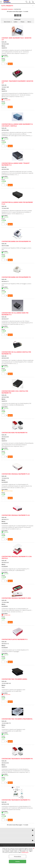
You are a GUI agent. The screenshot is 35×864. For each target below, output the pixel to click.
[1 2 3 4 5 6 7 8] (5, 581)
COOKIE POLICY (25, 852)
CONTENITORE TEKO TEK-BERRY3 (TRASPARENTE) (17, 719)
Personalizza (17, 856)
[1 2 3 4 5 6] (5, 374)
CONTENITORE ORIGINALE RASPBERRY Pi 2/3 (16, 474)
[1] (5, 741)
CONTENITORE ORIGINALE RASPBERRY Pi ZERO (16, 598)
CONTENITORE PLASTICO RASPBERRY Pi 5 (14, 639)
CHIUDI (33, 848)
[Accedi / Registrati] (30, 1)
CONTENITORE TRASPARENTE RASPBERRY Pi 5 (16, 800)
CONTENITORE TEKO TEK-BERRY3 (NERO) (14, 679)
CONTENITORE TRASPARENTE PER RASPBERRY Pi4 (17, 759)
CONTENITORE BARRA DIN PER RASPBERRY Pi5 (16, 277)
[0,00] (33, 1)
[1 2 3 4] (5, 295)
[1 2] (5, 64)
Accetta (17, 861)
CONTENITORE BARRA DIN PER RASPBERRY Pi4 (16, 241)
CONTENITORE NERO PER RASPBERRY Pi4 (14, 433)
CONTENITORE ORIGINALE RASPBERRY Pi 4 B (16, 515)
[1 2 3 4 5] (5, 335)
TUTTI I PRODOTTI (7, 6)
